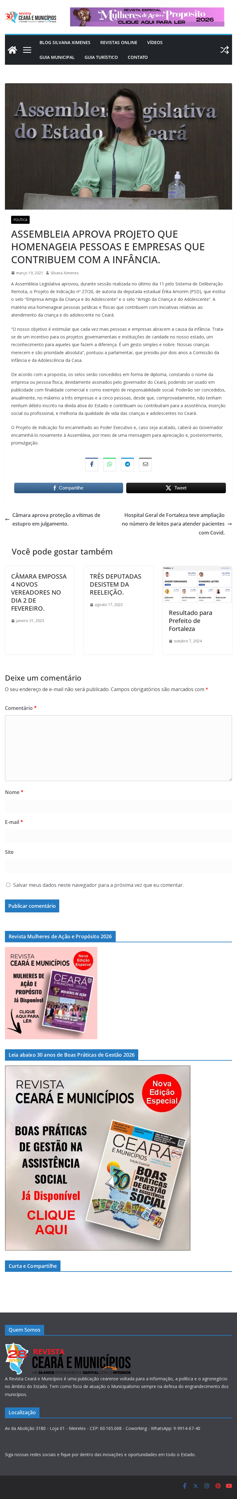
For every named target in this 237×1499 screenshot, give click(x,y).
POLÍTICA (20, 220)
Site (9, 852)
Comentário (21, 708)
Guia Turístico (101, 57)
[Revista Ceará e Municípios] (12, 50)
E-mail (14, 822)
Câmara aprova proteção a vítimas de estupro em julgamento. (56, 519)
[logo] (68, 1346)
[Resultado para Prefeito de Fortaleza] (197, 570)
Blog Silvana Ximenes (65, 42)
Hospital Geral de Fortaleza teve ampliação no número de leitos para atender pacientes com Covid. (173, 524)
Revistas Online (118, 42)
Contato (138, 57)
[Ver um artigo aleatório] (224, 50)
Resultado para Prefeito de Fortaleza (190, 620)
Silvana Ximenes (64, 273)
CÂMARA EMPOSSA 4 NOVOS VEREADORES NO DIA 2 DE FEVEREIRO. (39, 592)
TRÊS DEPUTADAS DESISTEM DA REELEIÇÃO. (115, 584)
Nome (14, 792)
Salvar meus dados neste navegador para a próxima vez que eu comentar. (98, 885)
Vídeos (155, 42)
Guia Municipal (57, 57)
